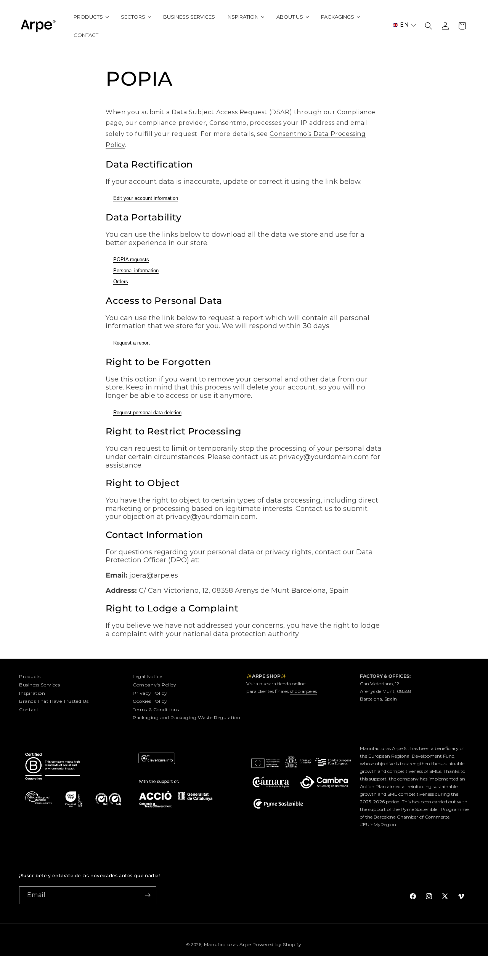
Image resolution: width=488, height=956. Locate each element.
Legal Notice (147, 676)
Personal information (136, 270)
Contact (29, 709)
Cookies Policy (150, 701)
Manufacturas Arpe (227, 944)
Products (30, 676)
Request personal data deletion (147, 412)
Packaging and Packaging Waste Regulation (187, 717)
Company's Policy (155, 685)
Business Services (39, 685)
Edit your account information (145, 198)
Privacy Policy (150, 693)
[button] (404, 25)
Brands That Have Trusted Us (53, 701)
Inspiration (32, 693)
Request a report (131, 343)
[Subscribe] (147, 895)
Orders (120, 281)
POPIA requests (131, 259)
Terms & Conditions (156, 709)
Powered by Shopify (277, 944)
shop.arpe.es (303, 691)
